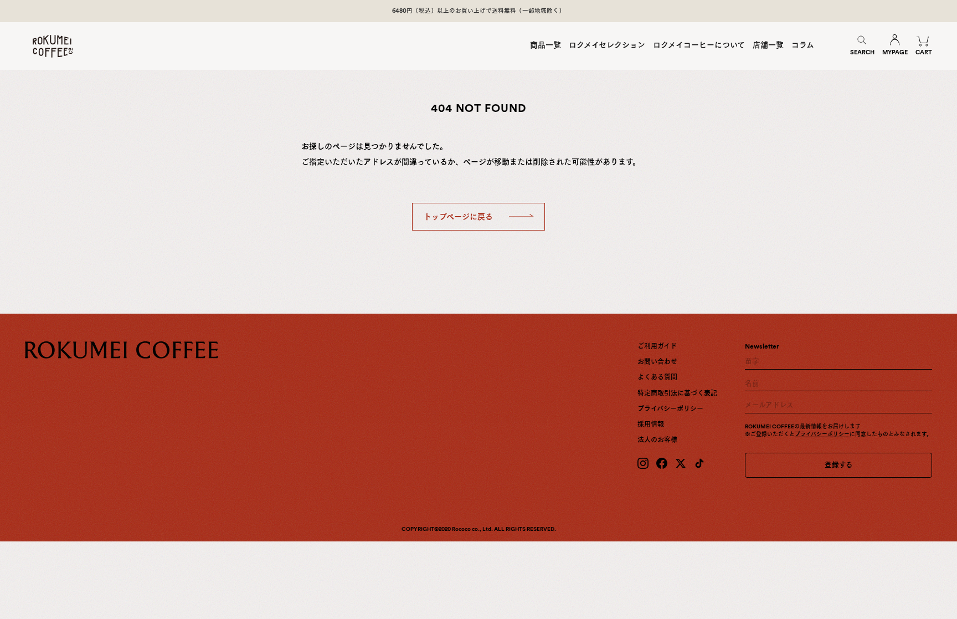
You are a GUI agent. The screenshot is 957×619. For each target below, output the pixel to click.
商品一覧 (545, 44)
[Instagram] (643, 463)
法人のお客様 (657, 440)
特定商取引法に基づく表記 (677, 393)
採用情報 (650, 424)
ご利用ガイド (657, 346)
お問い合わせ (657, 362)
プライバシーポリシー (670, 409)
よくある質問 (657, 377)
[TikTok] (699, 463)
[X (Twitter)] (680, 463)
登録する (839, 465)
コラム (802, 44)
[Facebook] (661, 463)
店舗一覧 (768, 44)
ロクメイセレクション (607, 44)
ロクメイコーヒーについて (699, 44)
